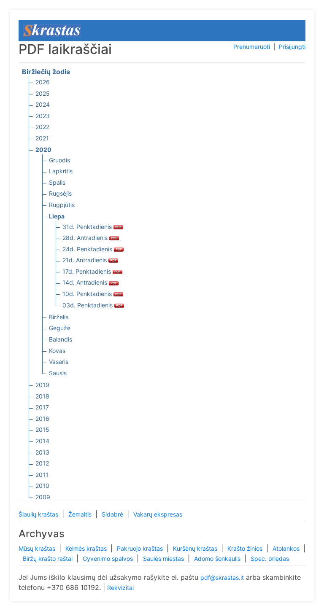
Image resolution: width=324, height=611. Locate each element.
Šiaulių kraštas (39, 514)
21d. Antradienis (85, 260)
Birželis (58, 316)
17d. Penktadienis (87, 271)
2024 (42, 104)
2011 (42, 474)
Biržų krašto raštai (48, 558)
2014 (42, 440)
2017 (42, 407)
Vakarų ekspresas (157, 514)
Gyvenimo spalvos (109, 558)
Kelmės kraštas (86, 548)
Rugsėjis (60, 193)
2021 (42, 138)
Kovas (57, 350)
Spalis (57, 182)
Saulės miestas (164, 558)
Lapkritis (61, 171)
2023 (42, 115)
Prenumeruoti (251, 46)
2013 (42, 452)
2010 (42, 485)
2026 (42, 82)
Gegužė (59, 327)
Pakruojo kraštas (141, 548)
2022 (42, 126)
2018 (42, 396)
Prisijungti (292, 46)
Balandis (60, 339)
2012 (42, 463)
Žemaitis (80, 514)
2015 (42, 429)
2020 (43, 149)
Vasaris (58, 361)
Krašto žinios (245, 548)
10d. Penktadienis (87, 293)
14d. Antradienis (85, 282)
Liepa (57, 216)
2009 (42, 497)
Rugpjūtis (62, 204)
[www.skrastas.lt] (52, 30)
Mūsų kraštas (38, 548)
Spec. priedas (270, 558)
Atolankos (287, 548)
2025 (42, 93)
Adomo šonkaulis (218, 558)
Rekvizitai (120, 587)
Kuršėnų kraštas (196, 548)
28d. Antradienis (85, 237)
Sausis (58, 373)
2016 (42, 418)
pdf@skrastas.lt (222, 577)
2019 (42, 384)
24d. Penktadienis (88, 249)
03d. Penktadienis (88, 305)
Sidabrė (113, 514)
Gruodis (59, 160)
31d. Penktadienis (87, 226)
